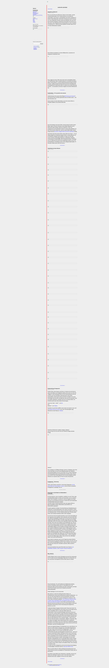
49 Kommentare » (62, 550)
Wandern (34, 22)
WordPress (35, 49)
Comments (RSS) (57, 665)
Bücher (34, 20)
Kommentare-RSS (35, 47)
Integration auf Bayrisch (52, 11)
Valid (35, 48)
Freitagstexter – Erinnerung (53, 481)
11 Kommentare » (62, 385)
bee (62, 403)
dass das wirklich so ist (68, 646)
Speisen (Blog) (35, 11)
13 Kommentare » (62, 478)
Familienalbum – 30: (57, 93)
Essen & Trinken (35, 18)
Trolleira (55, 405)
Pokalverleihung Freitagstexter (54, 388)
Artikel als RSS (35, 46)
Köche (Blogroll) (35, 13)
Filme (33, 19)
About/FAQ (34, 14)
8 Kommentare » (62, 658)
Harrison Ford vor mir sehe (54, 409)
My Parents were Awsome (69, 96)
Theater (34, 21)
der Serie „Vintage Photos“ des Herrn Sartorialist (64, 131)
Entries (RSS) (51, 665)
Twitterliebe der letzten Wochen (54, 148)
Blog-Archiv (34, 12)
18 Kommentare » (62, 145)
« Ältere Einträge (50, 661)
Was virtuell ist (50, 553)
